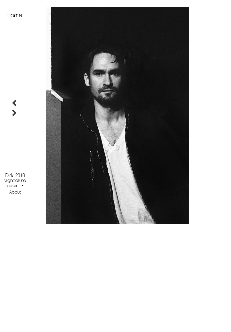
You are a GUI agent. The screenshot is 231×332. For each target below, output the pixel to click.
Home (15, 15)
